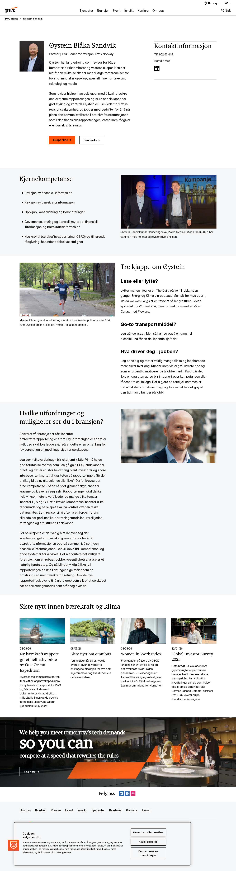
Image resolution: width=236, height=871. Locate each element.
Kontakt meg (162, 60)
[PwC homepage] (11, 8)
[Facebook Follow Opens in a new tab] (127, 794)
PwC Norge (11, 18)
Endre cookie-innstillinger (148, 853)
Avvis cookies (148, 841)
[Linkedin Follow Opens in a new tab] (121, 794)
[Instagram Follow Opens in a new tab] (133, 794)
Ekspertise (60, 139)
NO (226, 3)
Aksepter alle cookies (148, 832)
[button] (13, 845)
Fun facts (90, 140)
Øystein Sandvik (33, 18)
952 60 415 (166, 54)
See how (30, 771)
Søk (228, 10)
